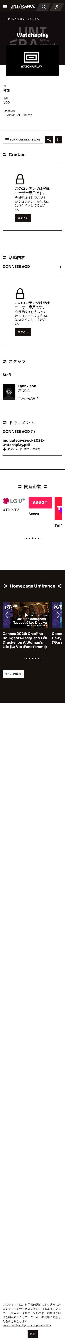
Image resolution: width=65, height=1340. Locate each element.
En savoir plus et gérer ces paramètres (27, 1325)
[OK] (32, 1334)
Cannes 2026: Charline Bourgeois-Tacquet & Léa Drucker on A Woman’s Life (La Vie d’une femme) (25, 640)
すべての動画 (13, 673)
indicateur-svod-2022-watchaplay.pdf (24, 442)
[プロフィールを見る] (57, 7)
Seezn (34, 514)
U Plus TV (11, 510)
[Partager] (49, 139)
